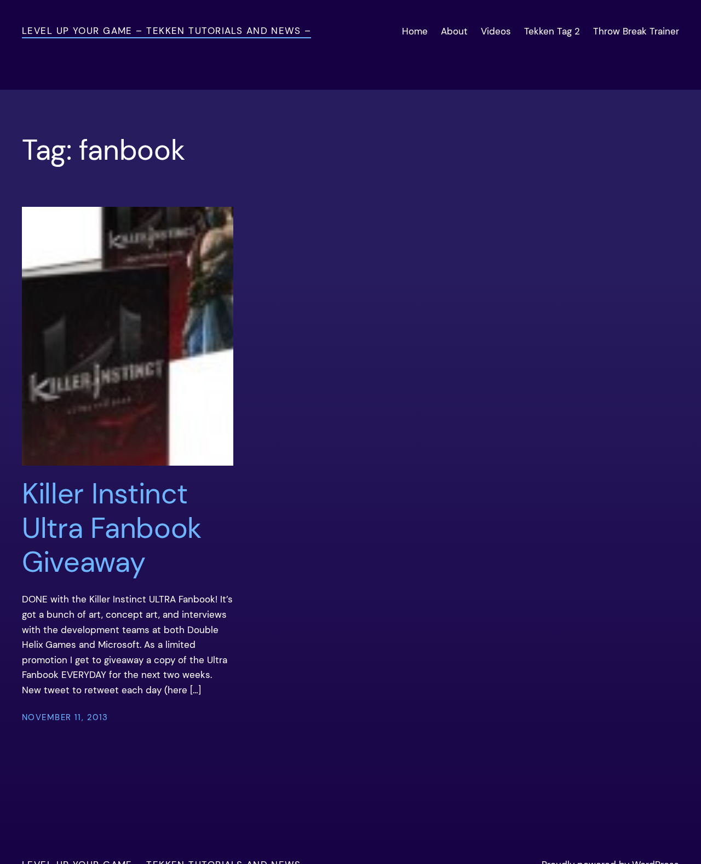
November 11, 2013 (65, 717)
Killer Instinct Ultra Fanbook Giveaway (112, 528)
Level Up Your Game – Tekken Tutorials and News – (166, 31)
